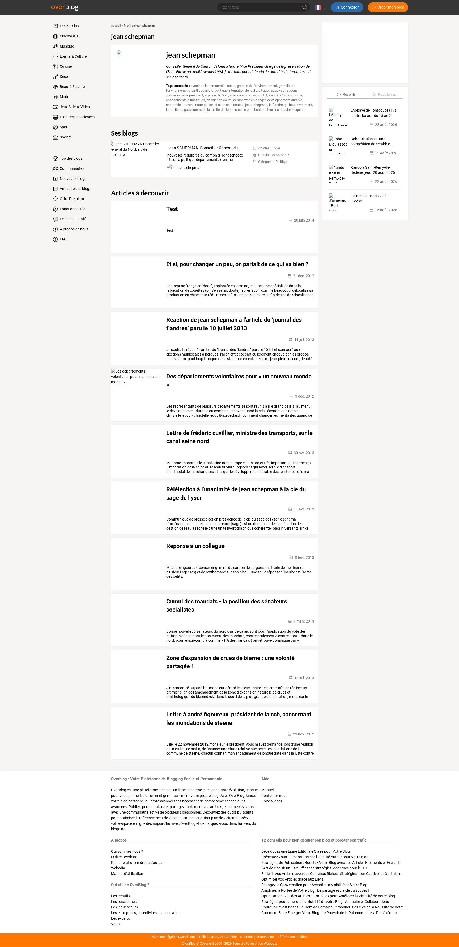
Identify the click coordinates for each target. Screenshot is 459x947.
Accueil (116, 25)
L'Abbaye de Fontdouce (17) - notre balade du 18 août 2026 (373, 113)
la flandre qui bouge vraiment (290, 105)
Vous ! (116, 924)
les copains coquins (289, 110)
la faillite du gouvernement (186, 110)
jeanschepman (256, 105)
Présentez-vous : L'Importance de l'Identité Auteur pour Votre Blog (314, 857)
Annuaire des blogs (75, 189)
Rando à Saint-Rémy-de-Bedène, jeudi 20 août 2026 (373, 170)
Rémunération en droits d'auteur (137, 862)
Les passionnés (124, 901)
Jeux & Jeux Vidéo (74, 107)
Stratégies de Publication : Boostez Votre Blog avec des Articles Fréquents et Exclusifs (331, 862)
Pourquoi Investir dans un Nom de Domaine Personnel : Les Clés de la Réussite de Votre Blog (336, 907)
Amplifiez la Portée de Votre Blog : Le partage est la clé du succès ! (315, 890)
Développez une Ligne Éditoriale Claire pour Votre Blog (305, 851)
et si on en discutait (229, 105)
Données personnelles (257, 937)
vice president (192, 95)
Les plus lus (69, 26)
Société (65, 137)
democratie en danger (249, 100)
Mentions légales (164, 937)
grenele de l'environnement (257, 86)
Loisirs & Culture (73, 56)
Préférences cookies (292, 937)
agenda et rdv (240, 95)
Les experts (120, 918)
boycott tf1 (259, 95)
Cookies (232, 937)
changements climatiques (185, 100)
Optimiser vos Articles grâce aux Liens (292, 879)
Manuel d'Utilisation (127, 874)
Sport (64, 127)
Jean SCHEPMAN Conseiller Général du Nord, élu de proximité (222, 148)
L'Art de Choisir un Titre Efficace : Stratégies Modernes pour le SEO (314, 868)
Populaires (387, 94)
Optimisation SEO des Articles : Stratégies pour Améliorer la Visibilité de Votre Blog (328, 896)
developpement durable (284, 100)
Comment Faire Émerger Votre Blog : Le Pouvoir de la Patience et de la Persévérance (329, 913)
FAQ (63, 239)
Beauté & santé (72, 86)
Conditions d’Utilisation (197, 937)
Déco (63, 76)
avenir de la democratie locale (213, 86)
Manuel (267, 790)
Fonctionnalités (72, 209)
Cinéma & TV (70, 36)
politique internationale (232, 90)
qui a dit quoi (259, 90)
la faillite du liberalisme (224, 110)
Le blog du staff (72, 219)
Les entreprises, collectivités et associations (146, 913)
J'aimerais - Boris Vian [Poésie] (369, 198)
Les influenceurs (124, 907)
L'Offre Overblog (124, 857)
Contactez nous (274, 795)
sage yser (278, 90)
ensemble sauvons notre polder (189, 105)
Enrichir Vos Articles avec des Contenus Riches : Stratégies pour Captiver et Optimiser (331, 874)
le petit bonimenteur (258, 110)
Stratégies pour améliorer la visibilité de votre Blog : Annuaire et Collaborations (325, 901)
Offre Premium (71, 199)
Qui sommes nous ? (127, 851)
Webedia (118, 868)
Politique (281, 162)
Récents (349, 94)
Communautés (71, 168)
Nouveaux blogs (72, 178)
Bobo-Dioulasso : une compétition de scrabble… (371, 141)
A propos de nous (73, 229)
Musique (66, 46)
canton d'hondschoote (285, 95)
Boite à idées (271, 801)
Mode (64, 97)
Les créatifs (120, 896)
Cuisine (65, 66)
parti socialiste (202, 90)
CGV (219, 937)
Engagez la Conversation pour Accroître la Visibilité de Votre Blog (314, 885)
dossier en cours (219, 100)
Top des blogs (70, 158)
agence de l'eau (216, 95)
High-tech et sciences (77, 117)
